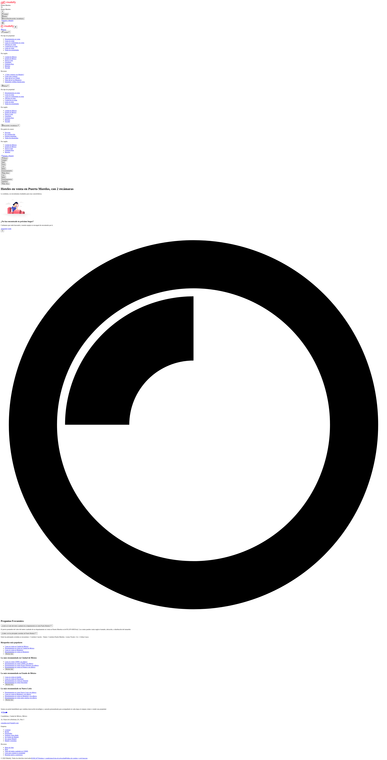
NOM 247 (34, 758)
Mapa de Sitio (9, 747)
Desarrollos (8, 733)
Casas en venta (9, 41)
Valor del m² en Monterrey (13, 80)
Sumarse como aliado (11, 735)
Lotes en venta (9, 48)
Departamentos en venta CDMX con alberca (19, 663)
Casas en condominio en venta (14, 43)
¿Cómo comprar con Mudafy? (14, 74)
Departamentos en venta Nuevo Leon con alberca (20, 692)
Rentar (5, 16)
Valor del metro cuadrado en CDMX (16, 751)
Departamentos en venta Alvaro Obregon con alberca (22, 665)
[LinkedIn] (5, 713)
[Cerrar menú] (15, 27)
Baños (3, 168)
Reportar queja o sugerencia (14, 755)
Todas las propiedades (12, 50)
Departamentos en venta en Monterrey (17, 652)
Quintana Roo (9, 64)
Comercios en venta (11, 46)
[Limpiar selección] (2, 11)
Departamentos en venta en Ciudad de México (19, 648)
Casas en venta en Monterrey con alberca (18, 694)
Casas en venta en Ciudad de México (16, 646)
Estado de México (10, 59)
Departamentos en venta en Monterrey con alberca (21, 696)
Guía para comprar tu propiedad (15, 753)
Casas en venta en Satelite (13, 677)
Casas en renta (9, 95)
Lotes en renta (9, 102)
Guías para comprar (11, 76)
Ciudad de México (11, 57)
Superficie (4, 181)
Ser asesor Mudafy (11, 739)
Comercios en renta (11, 100)
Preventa (7, 132)
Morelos (7, 66)
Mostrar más (9, 654)
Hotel (3, 162)
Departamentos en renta (12, 93)
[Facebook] (1, 713)
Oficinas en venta (10, 44)
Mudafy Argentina (11, 741)
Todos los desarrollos (11, 138)
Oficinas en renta (10, 98)
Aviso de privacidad (59, 758)
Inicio (4, 30)
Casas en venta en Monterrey (14, 650)
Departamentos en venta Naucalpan (16, 682)
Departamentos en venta (12, 39)
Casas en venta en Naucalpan (14, 679)
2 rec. (3, 166)
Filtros (5, 158)
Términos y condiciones (45, 758)
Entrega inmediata (10, 136)
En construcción (10, 134)
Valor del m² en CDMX (12, 78)
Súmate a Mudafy (8, 20)
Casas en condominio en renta (14, 96)
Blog (6, 749)
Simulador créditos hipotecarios (15, 82)
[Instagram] (3, 713)
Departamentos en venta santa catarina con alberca (21, 698)
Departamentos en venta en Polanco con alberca (20, 667)
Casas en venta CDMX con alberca (16, 662)
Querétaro (8, 62)
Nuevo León (9, 60)
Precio (3, 164)
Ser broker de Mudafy (12, 737)
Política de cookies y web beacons (76, 758)
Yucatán (7, 68)
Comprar (5, 14)
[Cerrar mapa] (2, 231)
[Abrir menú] (3, 23)
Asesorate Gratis (6, 229)
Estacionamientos (7, 171)
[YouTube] (6, 713)
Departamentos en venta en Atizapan (16, 681)
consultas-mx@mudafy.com (10, 723)
